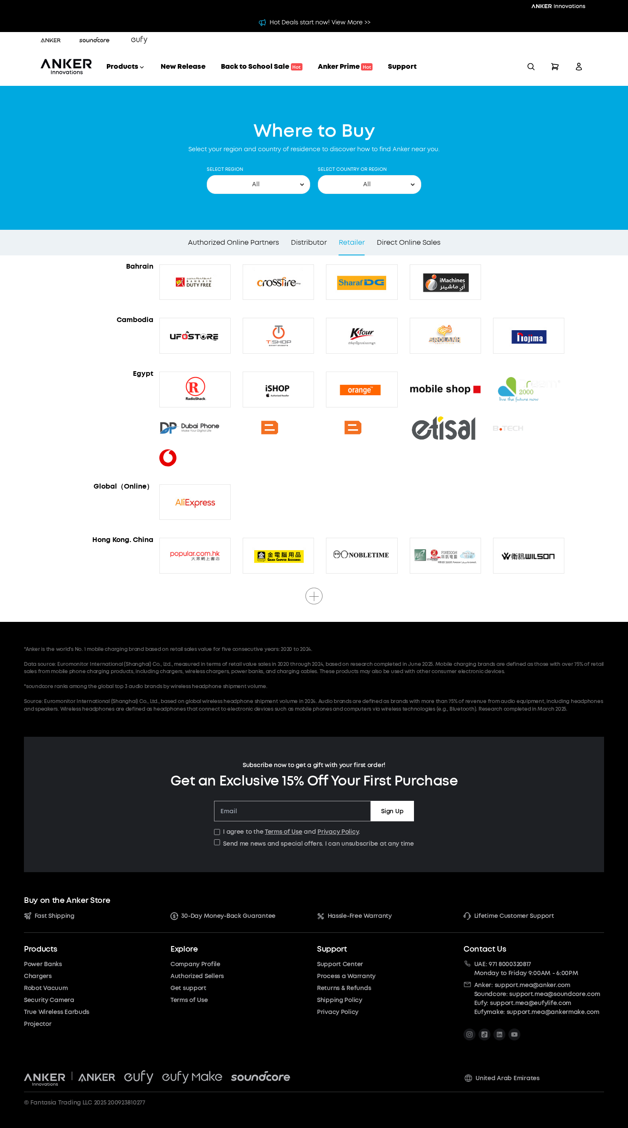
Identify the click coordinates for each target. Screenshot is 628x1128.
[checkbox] (217, 832)
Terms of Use (283, 832)
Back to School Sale (261, 66)
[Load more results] (313, 596)
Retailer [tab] (352, 242)
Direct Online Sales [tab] (408, 242)
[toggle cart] (554, 66)
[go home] (66, 66)
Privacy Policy (337, 832)
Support (402, 66)
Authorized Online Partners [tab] (233, 242)
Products (122, 66)
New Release (183, 66)
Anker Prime (344, 66)
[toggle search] (531, 66)
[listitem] (469, 1034)
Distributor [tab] (309, 242)
